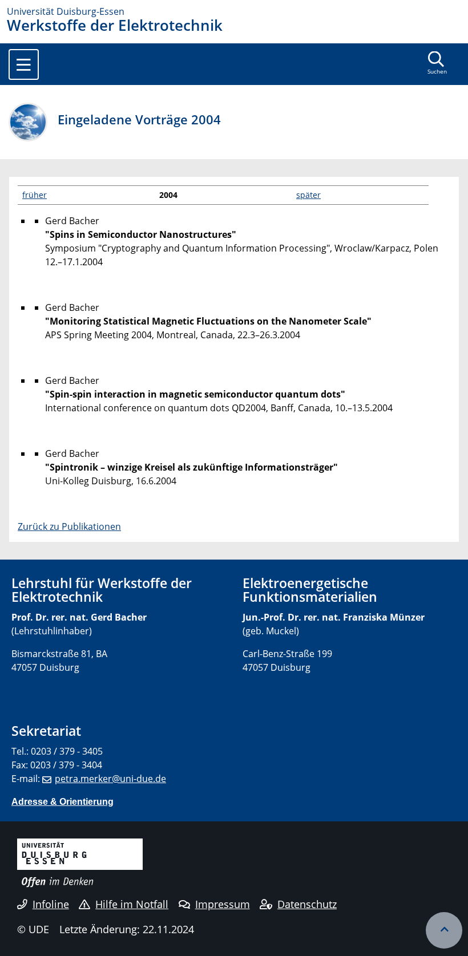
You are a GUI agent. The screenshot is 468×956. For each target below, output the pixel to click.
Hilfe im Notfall (131, 904)
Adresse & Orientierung (62, 801)
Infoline (51, 904)
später (308, 194)
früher (34, 194)
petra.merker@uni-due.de (110, 778)
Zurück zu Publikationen (69, 526)
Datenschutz (307, 904)
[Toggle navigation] (24, 64)
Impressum (222, 904)
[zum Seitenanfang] (444, 930)
